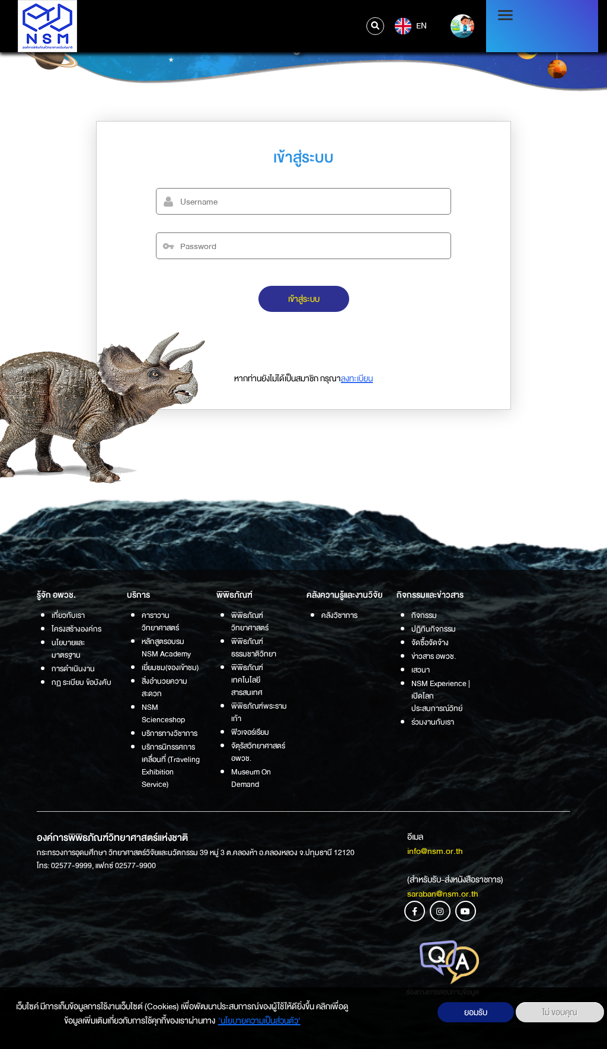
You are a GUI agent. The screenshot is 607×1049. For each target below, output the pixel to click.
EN (420, 25)
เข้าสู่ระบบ (304, 299)
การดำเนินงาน (73, 668)
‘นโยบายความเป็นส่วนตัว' (259, 1020)
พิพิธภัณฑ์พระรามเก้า (259, 712)
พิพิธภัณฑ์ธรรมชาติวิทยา (253, 647)
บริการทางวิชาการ (169, 733)
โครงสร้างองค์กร (76, 629)
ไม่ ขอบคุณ (559, 1012)
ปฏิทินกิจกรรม (433, 629)
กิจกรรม (424, 615)
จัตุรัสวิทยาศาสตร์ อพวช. (258, 751)
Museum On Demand (251, 778)
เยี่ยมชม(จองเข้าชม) (170, 667)
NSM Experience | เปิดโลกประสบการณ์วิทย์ (440, 696)
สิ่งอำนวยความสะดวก (164, 687)
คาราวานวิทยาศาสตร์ (160, 621)
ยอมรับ (475, 1012)
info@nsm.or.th (435, 851)
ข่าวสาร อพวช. (433, 656)
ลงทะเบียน (357, 378)
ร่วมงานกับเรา (432, 722)
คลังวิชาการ (339, 615)
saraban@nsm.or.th (442, 894)
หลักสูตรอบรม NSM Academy (166, 647)
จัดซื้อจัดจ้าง (430, 642)
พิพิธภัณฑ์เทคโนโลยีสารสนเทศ (247, 680)
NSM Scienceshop (163, 713)
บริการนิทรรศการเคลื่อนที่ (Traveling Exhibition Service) (171, 765)
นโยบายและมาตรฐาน (68, 648)
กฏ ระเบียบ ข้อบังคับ (81, 682)
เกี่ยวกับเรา (68, 615)
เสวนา (420, 670)
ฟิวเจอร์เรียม (250, 732)
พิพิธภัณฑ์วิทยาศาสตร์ (250, 621)
